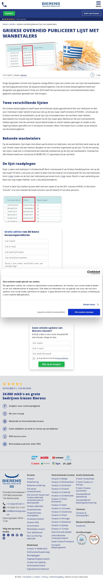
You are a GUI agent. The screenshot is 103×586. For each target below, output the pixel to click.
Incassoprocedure (35, 518)
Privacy (45, 577)
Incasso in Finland (60, 488)
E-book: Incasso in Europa (84, 483)
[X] (9, 535)
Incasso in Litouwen (61, 508)
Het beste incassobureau (34, 490)
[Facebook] (13, 535)
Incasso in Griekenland (62, 495)
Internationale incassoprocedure (60, 536)
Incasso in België (60, 478)
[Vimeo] (22, 535)
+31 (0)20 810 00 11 (15, 504)
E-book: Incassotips (85, 478)
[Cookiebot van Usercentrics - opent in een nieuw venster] (89, 272)
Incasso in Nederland (37, 548)
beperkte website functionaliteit (51, 312)
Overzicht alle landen (62, 532)
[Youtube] (5, 538)
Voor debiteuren (34, 532)
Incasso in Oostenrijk (62, 511)
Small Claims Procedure (63, 541)
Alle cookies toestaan (84, 312)
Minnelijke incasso (36, 529)
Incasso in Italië (59, 505)
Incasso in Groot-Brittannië (60, 500)
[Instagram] (18, 535)
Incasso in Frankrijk (61, 492)
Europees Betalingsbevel (59, 546)
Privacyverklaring (61, 358)
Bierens (24, 75)
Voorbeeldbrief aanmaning (83, 495)
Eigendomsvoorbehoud (38, 569)
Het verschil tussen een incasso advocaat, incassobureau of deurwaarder (38, 498)
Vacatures (80, 525)
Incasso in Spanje (60, 525)
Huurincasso (33, 525)
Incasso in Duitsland (61, 485)
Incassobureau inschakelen (34, 514)
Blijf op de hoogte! (51, 364)
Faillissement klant (36, 565)
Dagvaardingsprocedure (38, 558)
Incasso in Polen (59, 515)
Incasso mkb (33, 522)
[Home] (51, 6)
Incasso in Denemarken (63, 482)
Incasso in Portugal (61, 518)
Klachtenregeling (57, 577)
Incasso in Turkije (60, 528)
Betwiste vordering (36, 485)
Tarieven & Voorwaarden (82, 514)
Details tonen (89, 304)
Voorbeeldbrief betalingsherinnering (86, 501)
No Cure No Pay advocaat (34, 537)
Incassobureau (34, 509)
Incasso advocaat (35, 506)
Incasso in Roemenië (61, 522)
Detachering (33, 482)
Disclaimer (27, 577)
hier (11, 176)
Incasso (30, 478)
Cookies (37, 577)
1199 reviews (20, 19)
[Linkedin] (5, 535)
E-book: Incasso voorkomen (83, 489)
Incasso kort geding (36, 562)
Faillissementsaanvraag (38, 552)
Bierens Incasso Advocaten (77, 577)
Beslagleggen (33, 555)
